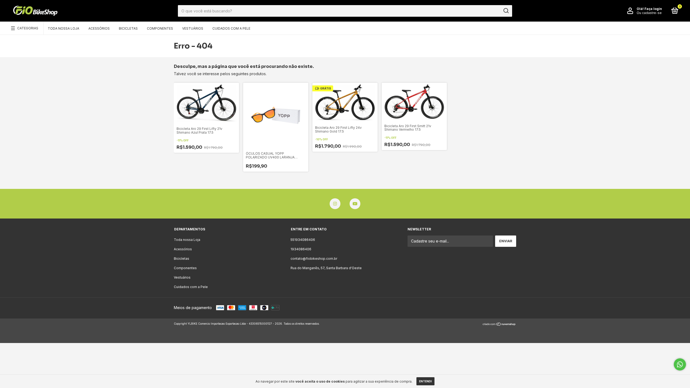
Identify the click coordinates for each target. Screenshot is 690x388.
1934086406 (301, 249)
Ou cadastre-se (649, 13)
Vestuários (192, 28)
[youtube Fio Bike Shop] (355, 203)
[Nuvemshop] (499, 324)
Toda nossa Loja (63, 28)
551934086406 (303, 240)
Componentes (160, 28)
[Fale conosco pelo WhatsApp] (680, 364)
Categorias (27, 28)
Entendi (425, 381)
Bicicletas (128, 28)
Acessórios (99, 28)
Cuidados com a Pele (231, 28)
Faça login (653, 9)
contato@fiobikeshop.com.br (314, 259)
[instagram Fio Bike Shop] (335, 203)
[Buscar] (505, 11)
